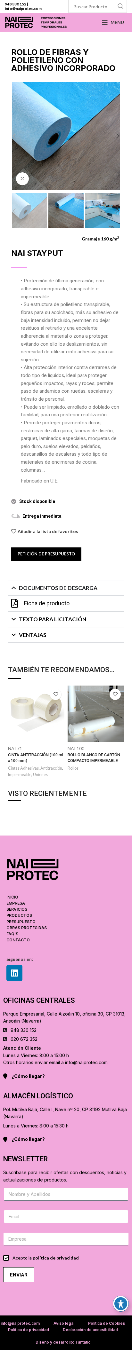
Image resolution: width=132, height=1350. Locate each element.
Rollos (73, 768)
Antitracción (51, 768)
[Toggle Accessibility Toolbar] (120, 1303)
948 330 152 (15, 4)
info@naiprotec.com (23, 8)
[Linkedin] (14, 973)
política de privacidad (56, 1257)
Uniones (40, 774)
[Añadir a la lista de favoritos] (55, 694)
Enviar (19, 1274)
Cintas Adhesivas (23, 768)
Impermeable (19, 774)
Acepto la (45, 1257)
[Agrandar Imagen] (22, 178)
